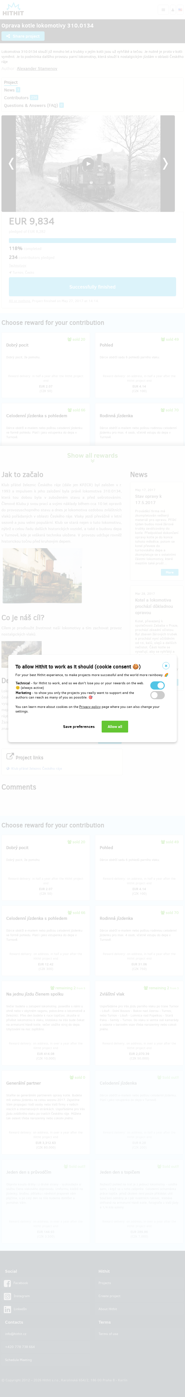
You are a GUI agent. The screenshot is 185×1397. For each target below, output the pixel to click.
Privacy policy (90, 707)
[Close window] (166, 665)
